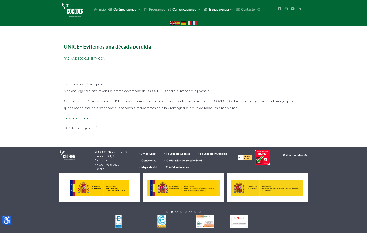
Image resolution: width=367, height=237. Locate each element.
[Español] (178, 22)
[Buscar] (259, 9)
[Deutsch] (183, 22)
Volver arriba (293, 155)
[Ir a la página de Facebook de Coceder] (279, 9)
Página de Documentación (84, 59)
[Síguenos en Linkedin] (299, 9)
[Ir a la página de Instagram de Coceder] (286, 9)
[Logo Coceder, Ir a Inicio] (72, 9)
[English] (172, 22)
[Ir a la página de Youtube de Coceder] (293, 9)
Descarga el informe (78, 118)
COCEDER (105, 152)
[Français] (194, 22)
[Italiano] (189, 22)
